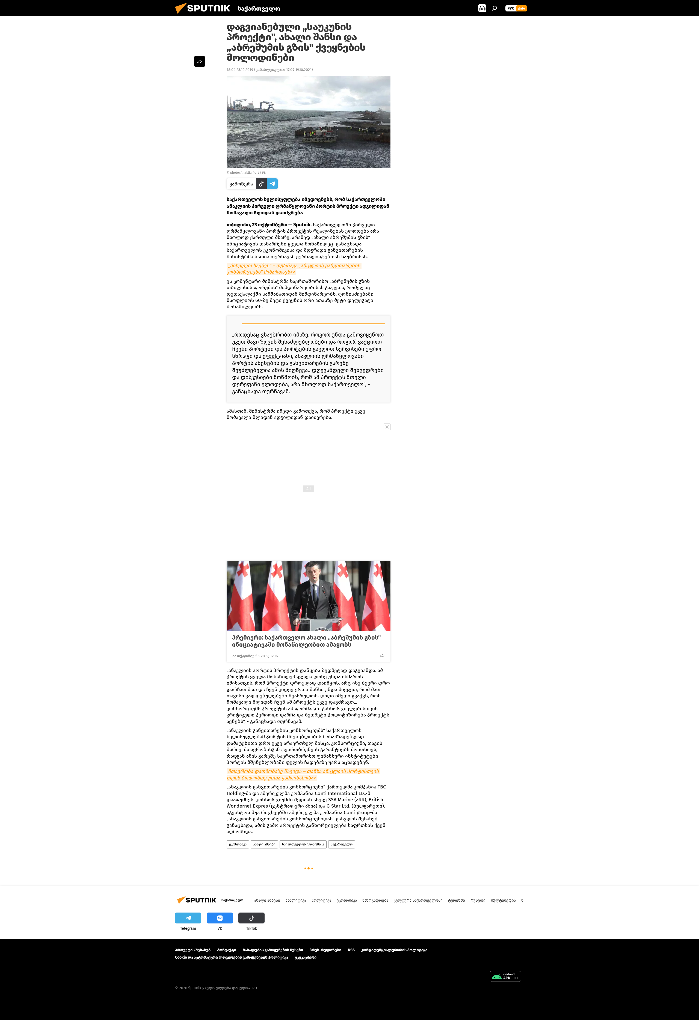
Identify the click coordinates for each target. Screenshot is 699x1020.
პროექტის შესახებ (193, 950)
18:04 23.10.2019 (240, 69)
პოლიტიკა (321, 900)
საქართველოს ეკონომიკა (303, 844)
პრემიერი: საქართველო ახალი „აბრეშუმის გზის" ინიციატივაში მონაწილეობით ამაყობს (306, 641)
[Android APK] (505, 977)
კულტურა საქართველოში (418, 900)
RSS (351, 950)
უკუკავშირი (305, 957)
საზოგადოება (375, 900)
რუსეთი (477, 900)
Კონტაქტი (226, 950)
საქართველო (342, 844)
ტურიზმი (456, 900)
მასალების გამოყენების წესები (273, 950)
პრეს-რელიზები (325, 950)
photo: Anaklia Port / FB (248, 173)
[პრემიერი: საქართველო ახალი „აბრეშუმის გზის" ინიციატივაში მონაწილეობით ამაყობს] (308, 596)
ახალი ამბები (264, 844)
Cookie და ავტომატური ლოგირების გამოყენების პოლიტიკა (231, 957)
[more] (382, 655)
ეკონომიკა (238, 844)
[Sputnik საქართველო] (205, 15)
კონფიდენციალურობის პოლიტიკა (394, 950)
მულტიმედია (503, 900)
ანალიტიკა (296, 900)
